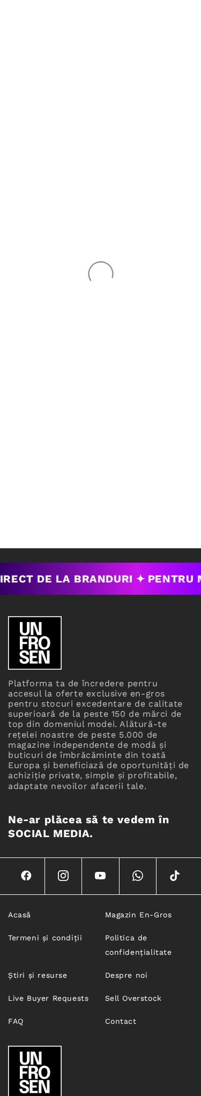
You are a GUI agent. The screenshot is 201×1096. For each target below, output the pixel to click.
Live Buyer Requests (48, 998)
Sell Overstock (133, 998)
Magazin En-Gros (138, 914)
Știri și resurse (38, 975)
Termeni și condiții (45, 937)
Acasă (19, 914)
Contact (121, 1021)
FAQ (16, 1021)
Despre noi (126, 975)
